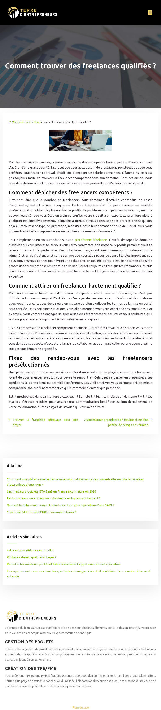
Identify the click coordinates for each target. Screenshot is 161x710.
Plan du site (80, 707)
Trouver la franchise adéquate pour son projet (45, 422)
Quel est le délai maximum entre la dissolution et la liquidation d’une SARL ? (61, 505)
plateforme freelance (90, 240)
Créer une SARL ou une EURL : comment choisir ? (41, 512)
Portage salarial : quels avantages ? (31, 557)
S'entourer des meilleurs (26, 122)
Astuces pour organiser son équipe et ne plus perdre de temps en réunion (116, 422)
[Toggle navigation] (150, 13)
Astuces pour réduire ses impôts (30, 550)
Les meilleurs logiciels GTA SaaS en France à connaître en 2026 (51, 491)
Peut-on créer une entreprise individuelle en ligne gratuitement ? (54, 498)
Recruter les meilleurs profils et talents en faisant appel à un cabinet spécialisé (63, 564)
